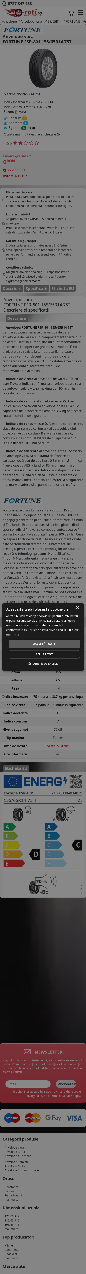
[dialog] (43, 637)
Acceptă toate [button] (44, 644)
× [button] (77, 607)
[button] (43, 663)
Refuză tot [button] (44, 654)
